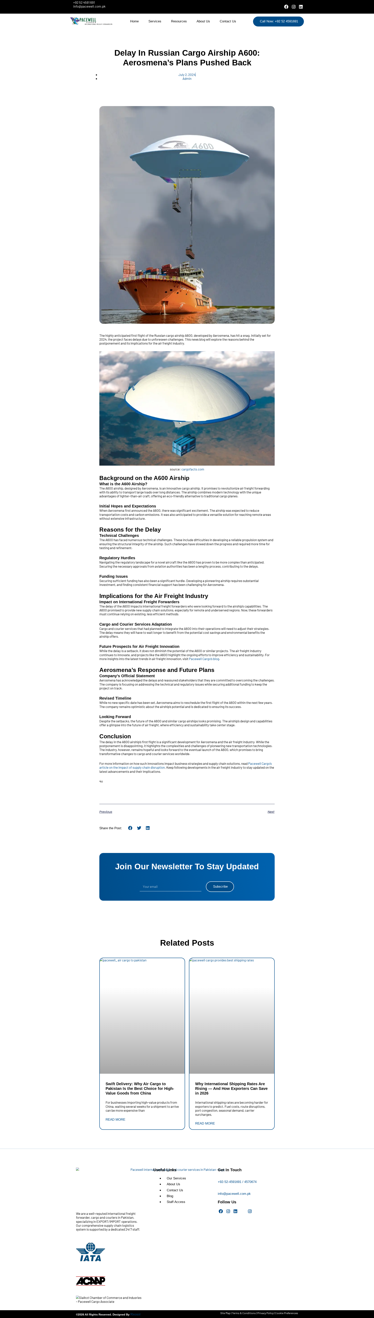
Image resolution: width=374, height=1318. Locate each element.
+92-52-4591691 (229, 1182)
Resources (179, 21)
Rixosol (135, 1314)
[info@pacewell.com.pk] (219, 1189)
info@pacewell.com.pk (234, 1194)
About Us (203, 21)
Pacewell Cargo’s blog (204, 659)
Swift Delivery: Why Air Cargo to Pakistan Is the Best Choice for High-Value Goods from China (140, 1088)
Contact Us (228, 21)
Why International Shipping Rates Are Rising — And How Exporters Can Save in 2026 (231, 1088)
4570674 (250, 1182)
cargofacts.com (192, 469)
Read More (115, 1119)
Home (134, 21)
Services (154, 21)
